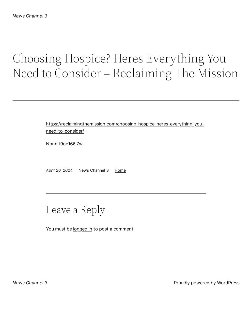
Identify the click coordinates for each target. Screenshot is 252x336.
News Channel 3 (30, 15)
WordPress (228, 282)
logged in (82, 228)
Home (120, 170)
